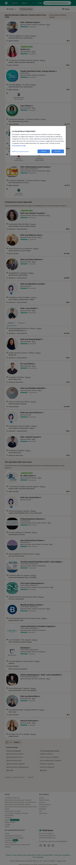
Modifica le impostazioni (20, 151)
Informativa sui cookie (19, 145)
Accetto (57, 151)
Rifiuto (43, 151)
